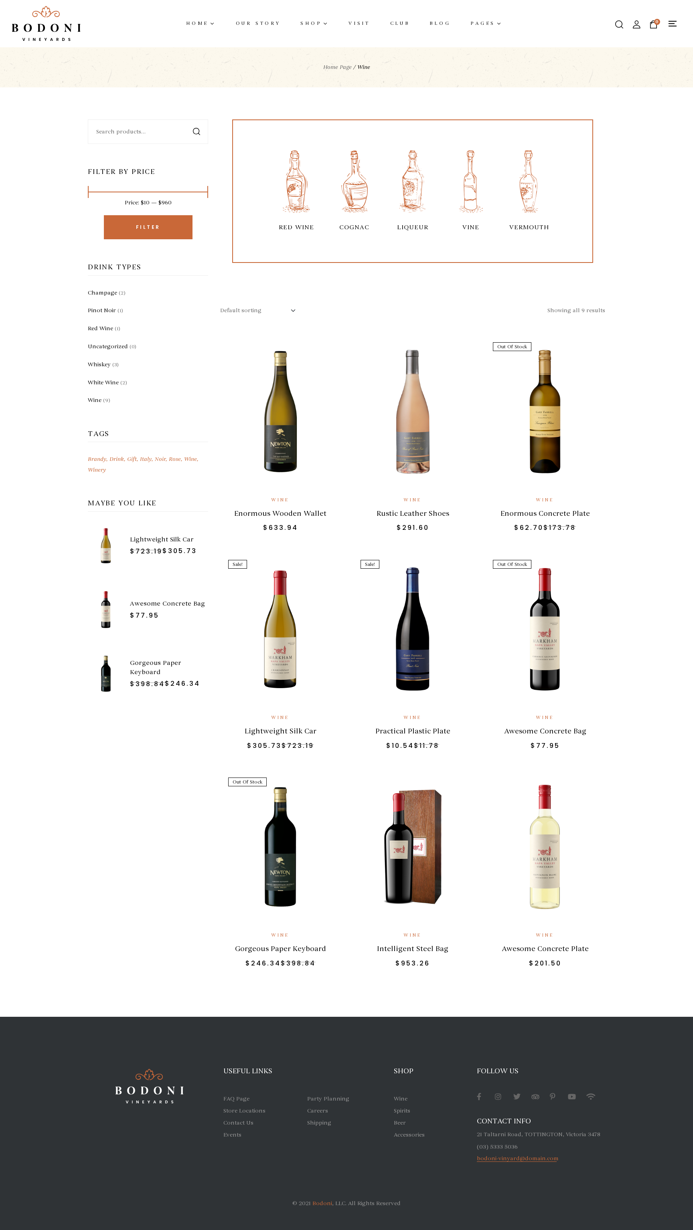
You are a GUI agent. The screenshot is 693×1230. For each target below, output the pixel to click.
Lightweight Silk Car (280, 731)
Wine (280, 500)
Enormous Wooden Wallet (280, 513)
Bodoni (322, 1203)
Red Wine (100, 328)
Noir (160, 459)
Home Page (337, 67)
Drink (116, 459)
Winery (97, 470)
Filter (148, 227)
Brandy (97, 459)
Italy (146, 459)
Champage (102, 292)
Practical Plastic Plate (412, 731)
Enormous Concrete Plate (545, 513)
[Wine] (296, 184)
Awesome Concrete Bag (545, 731)
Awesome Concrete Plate (545, 948)
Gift (132, 459)
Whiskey (99, 364)
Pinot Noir (102, 310)
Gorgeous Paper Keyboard (280, 948)
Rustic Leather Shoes (413, 513)
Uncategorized (108, 346)
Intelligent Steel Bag (412, 948)
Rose (175, 459)
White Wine (103, 382)
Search (197, 131)
